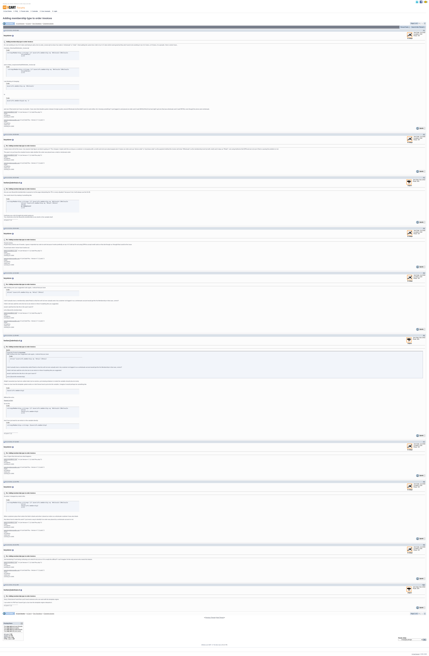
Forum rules (25, 11)
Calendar (35, 11)
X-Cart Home (7, 11)
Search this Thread (417, 27)
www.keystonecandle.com (12, 120)
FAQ (16, 11)
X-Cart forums (20, 23)
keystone (8, 36)
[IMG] (5, 637)
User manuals (45, 11)
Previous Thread (210, 617)
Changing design (48, 23)
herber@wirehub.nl (12, 183)
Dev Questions (37, 23)
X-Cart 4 (28, 23)
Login (55, 11)
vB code (6, 634)
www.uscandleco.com (10, 112)
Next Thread (220, 617)
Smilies (6, 636)
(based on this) (8, 400)
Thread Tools (404, 27)
